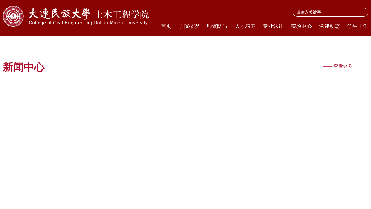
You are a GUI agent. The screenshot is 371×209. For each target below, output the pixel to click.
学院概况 (189, 26)
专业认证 (273, 26)
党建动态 (329, 26)
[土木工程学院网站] (78, 16)
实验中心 (301, 26)
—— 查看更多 (337, 66)
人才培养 (245, 26)
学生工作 (357, 26)
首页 (166, 26)
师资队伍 (217, 26)
